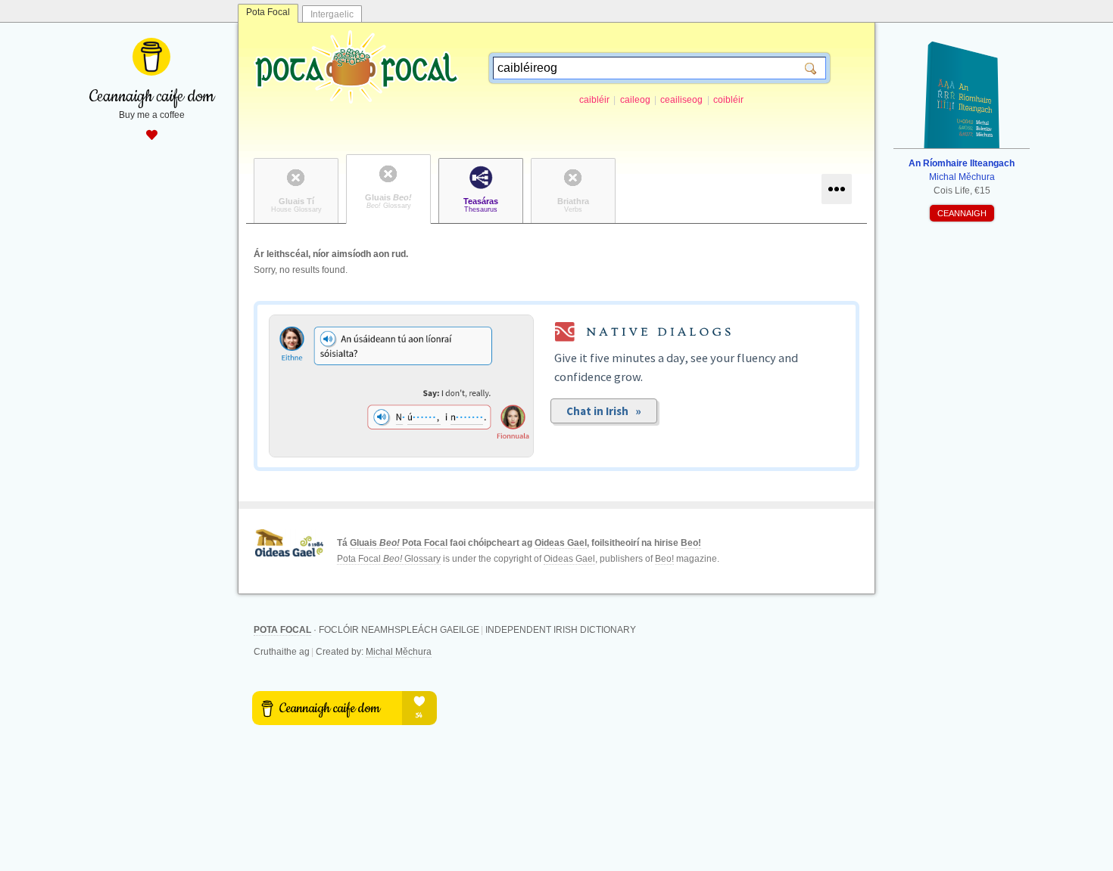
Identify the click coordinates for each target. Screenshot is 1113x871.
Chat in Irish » (603, 411)
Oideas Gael (561, 543)
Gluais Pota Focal (398, 543)
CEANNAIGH (962, 213)
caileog (635, 100)
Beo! (691, 543)
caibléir (594, 100)
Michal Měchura (399, 651)
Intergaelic (332, 14)
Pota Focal (268, 12)
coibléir (728, 100)
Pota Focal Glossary (389, 558)
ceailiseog (681, 100)
